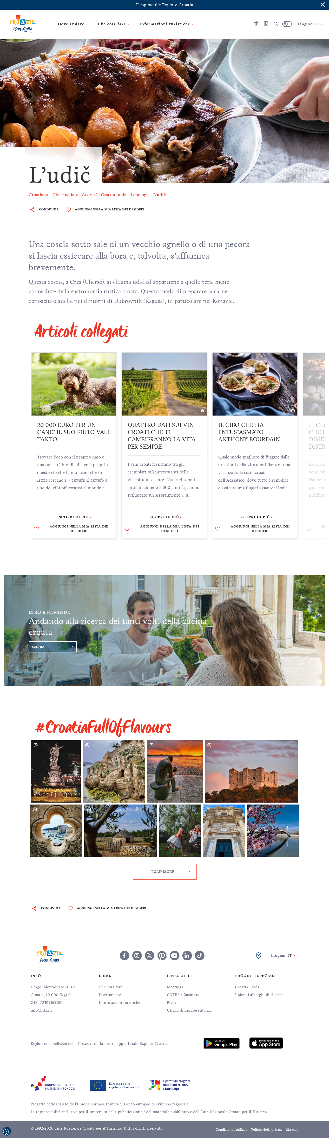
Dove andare (110, 994)
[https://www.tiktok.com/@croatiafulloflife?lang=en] (199, 955)
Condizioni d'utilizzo (231, 1130)
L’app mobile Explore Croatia (164, 4)
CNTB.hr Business (183, 994)
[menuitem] (222, 1043)
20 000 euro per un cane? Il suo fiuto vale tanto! (74, 432)
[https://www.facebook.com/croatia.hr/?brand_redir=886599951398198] (124, 955)
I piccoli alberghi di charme (259, 994)
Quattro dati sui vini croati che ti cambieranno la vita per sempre (162, 435)
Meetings (175, 987)
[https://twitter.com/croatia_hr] (149, 955)
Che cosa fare (111, 987)
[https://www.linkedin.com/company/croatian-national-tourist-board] (187, 955)
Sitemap (292, 1130)
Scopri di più (74, 517)
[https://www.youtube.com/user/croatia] (174, 955)
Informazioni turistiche (119, 1002)
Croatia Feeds (247, 987)
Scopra (38, 646)
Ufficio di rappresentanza (189, 1010)
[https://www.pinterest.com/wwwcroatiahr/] (162, 955)
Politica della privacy (266, 1130)
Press (171, 1002)
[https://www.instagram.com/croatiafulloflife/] (137, 955)
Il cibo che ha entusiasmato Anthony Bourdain (249, 432)
